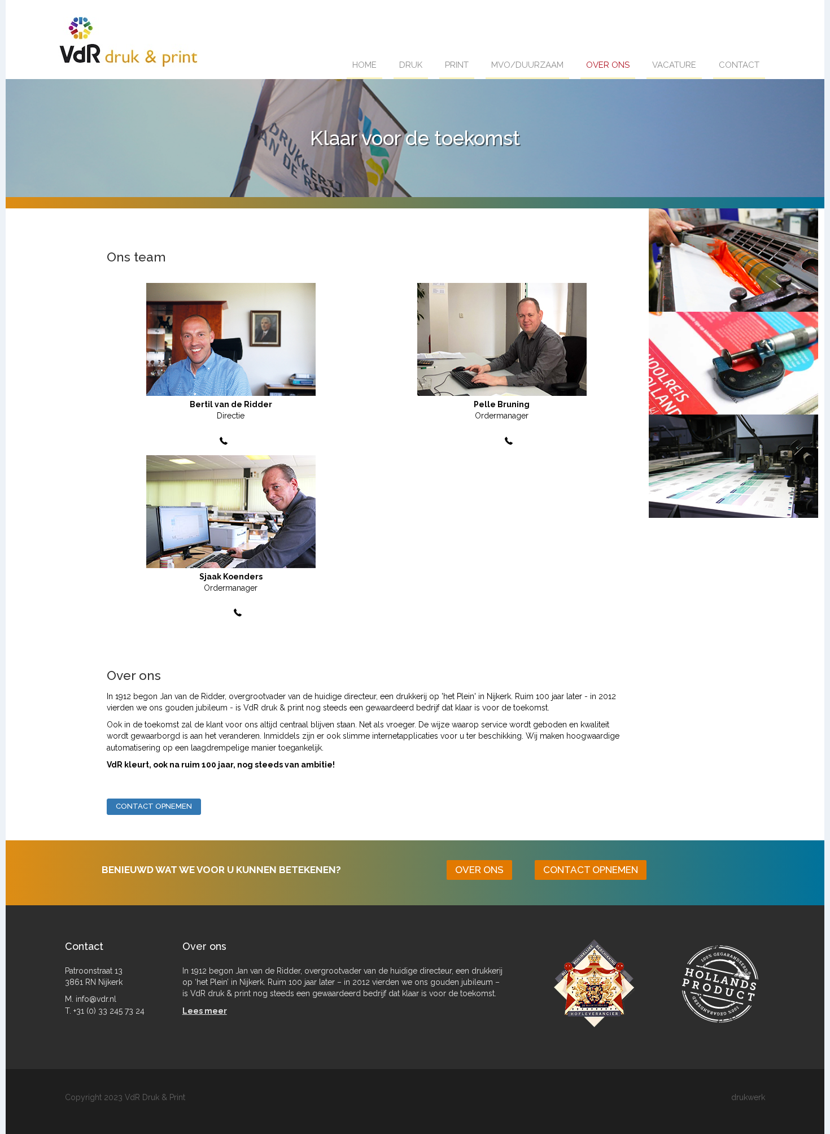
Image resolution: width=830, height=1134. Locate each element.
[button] (154, 807)
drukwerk (748, 1097)
